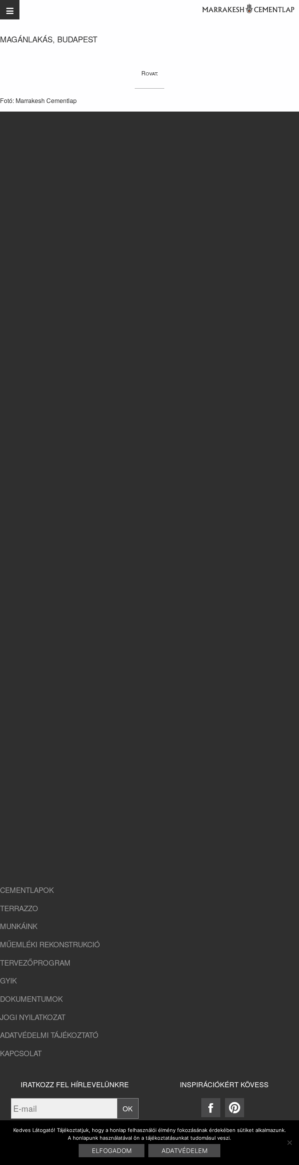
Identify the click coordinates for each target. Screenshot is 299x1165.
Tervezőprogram (35, 962)
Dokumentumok (31, 999)
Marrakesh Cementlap (244, 9)
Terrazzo (19, 908)
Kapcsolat (21, 1053)
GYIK (8, 980)
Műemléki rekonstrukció (50, 944)
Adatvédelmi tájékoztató (49, 1035)
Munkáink (18, 926)
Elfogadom (112, 1151)
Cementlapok (27, 890)
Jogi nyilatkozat (32, 1017)
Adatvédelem (185, 1151)
